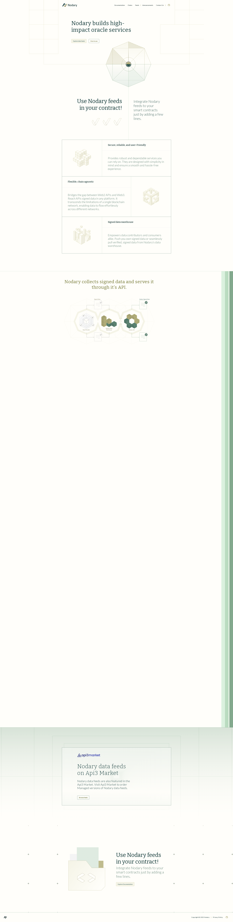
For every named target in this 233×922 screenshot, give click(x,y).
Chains (130, 5)
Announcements (147, 5)
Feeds (137, 5)
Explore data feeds (79, 41)
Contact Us (160, 5)
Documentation (119, 5)
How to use (93, 41)
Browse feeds (83, 797)
